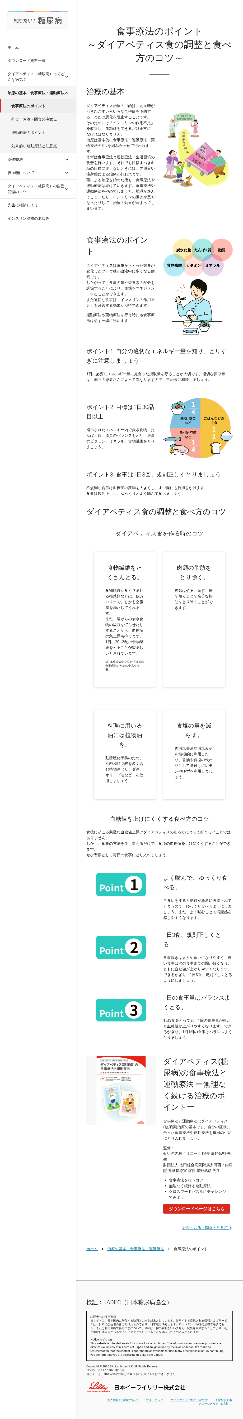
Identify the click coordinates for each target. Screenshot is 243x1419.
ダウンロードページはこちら (196, 1208)
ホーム (92, 1249)
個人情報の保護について (123, 1400)
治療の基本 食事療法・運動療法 (135, 1249)
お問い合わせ (224, 1400)
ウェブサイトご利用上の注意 (189, 1400)
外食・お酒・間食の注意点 (205, 1227)
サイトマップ (154, 1400)
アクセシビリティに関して (215, 1403)
